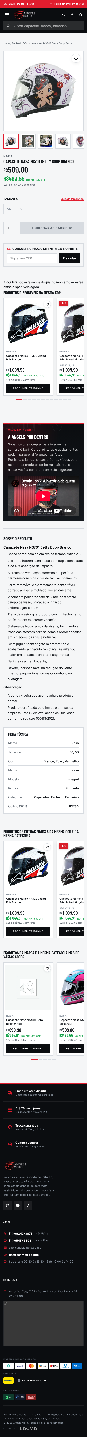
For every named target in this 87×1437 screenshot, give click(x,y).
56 (9, 209)
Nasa (8, 156)
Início (6, 43)
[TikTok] (28, 1205)
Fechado (17, 43)
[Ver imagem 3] (45, 141)
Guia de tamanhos (72, 198)
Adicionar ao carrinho (52, 228)
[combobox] (43, 25)
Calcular (69, 258)
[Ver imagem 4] (63, 141)
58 (22, 209)
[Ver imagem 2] (28, 141)
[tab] (19, 399)
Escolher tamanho (28, 388)
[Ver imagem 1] (11, 141)
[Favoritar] (76, 58)
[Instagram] (7, 1205)
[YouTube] (18, 1205)
